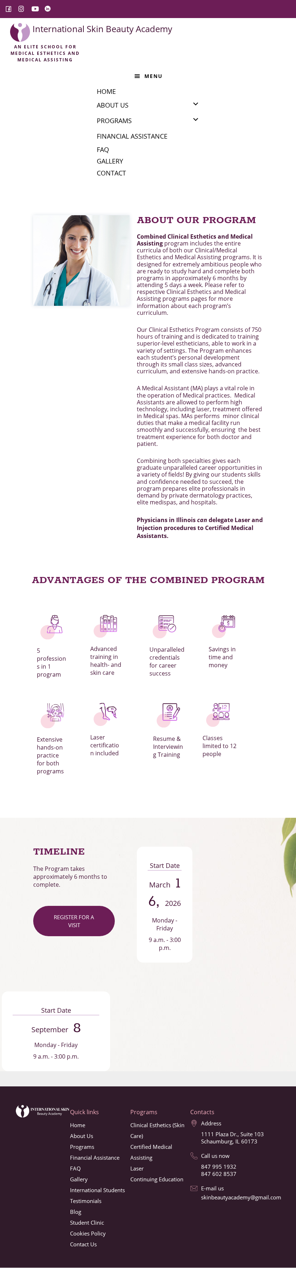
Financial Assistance (94, 1157)
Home (77, 1125)
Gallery (79, 1179)
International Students (97, 1190)
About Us (81, 1135)
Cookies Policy (88, 1233)
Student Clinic (87, 1222)
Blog (75, 1211)
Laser (137, 1168)
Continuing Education (156, 1179)
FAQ (75, 1168)
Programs (82, 1146)
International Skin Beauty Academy (102, 29)
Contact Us (83, 1244)
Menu (153, 76)
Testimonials (85, 1200)
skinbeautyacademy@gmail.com (241, 1197)
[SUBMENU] (195, 103)
